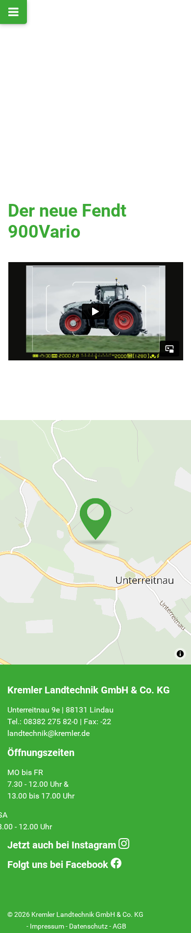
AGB (119, 926)
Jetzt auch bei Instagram (61, 845)
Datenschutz (88, 926)
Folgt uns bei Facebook (57, 864)
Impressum (47, 926)
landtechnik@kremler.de (48, 733)
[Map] (95, 542)
